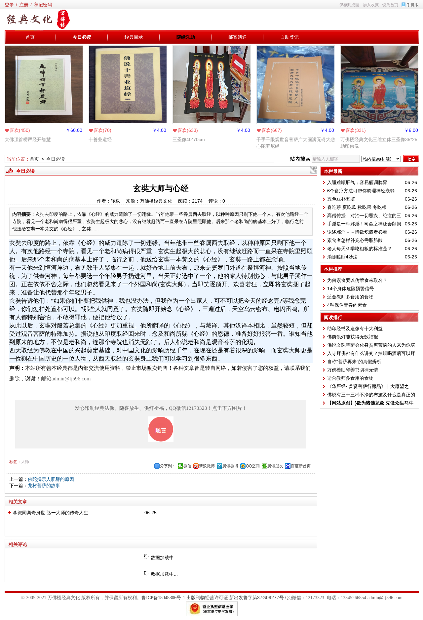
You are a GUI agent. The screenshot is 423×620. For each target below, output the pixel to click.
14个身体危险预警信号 (350, 288)
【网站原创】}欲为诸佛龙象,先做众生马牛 (370, 403)
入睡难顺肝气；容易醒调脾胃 (357, 182)
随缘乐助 (185, 37)
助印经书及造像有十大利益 (355, 328)
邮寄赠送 (237, 37)
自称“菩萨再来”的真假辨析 (354, 361)
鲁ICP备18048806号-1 (163, 597)
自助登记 (289, 37)
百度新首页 (301, 466)
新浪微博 (207, 466)
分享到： (168, 466)
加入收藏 (371, 5)
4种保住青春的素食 (347, 305)
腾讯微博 (230, 466)
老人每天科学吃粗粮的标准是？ (359, 248)
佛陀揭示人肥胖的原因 (51, 479)
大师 (25, 461)
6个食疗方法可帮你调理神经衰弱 (361, 190)
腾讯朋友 (275, 466)
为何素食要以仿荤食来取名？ (357, 280)
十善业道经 (100, 139)
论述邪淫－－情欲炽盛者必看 (357, 232)
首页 (30, 37)
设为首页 (390, 5)
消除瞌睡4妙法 (342, 256)
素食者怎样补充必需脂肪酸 (355, 240)
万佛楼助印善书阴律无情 (352, 369)
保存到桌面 (349, 5)
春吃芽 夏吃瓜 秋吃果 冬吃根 (357, 207)
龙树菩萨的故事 (44, 485)
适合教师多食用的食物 (350, 296)
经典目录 (134, 37)
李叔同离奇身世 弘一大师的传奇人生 (50, 512)
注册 (23, 4)
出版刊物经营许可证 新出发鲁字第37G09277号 (235, 597)
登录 (9, 4)
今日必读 (82, 37)
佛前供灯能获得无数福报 (352, 336)
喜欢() (20, 130)
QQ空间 (253, 466)
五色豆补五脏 (341, 199)
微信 (187, 466)
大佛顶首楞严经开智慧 (28, 139)
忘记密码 (43, 4)
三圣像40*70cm (189, 139)
